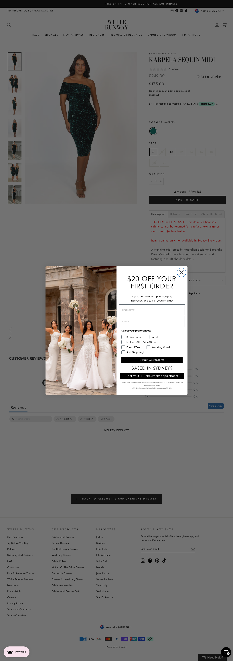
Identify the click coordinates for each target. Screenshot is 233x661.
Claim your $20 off (152, 360)
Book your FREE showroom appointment (152, 376)
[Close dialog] (181, 272)
